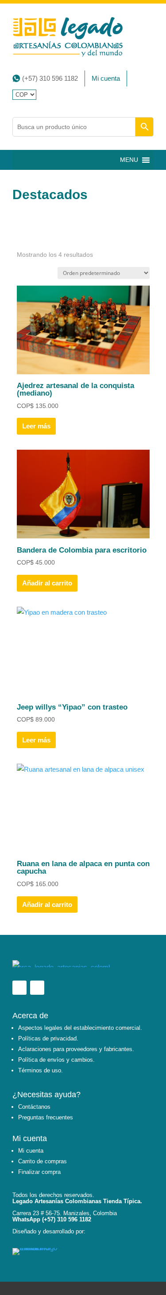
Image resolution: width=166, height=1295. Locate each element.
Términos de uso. (40, 1070)
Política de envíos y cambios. (56, 1059)
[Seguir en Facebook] (19, 988)
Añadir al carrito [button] (47, 583)
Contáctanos (34, 1106)
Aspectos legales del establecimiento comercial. (80, 1027)
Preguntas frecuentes (45, 1117)
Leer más (36, 426)
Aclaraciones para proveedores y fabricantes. (76, 1049)
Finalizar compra (39, 1172)
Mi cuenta (106, 78)
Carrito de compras (42, 1161)
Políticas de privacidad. (48, 1038)
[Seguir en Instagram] (37, 988)
